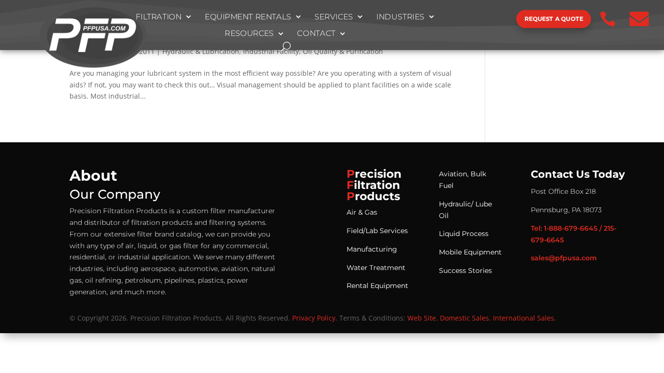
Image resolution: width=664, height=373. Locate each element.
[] (483, 27)
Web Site (421, 317)
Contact (316, 34)
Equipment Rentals (248, 17)
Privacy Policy (313, 317)
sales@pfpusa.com (564, 258)
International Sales (523, 317)
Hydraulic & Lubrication (200, 51)
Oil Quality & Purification (343, 51)
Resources (249, 34)
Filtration (159, 17)
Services (334, 17)
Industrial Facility (271, 51)
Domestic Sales (464, 317)
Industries (400, 17)
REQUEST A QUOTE (553, 18)
